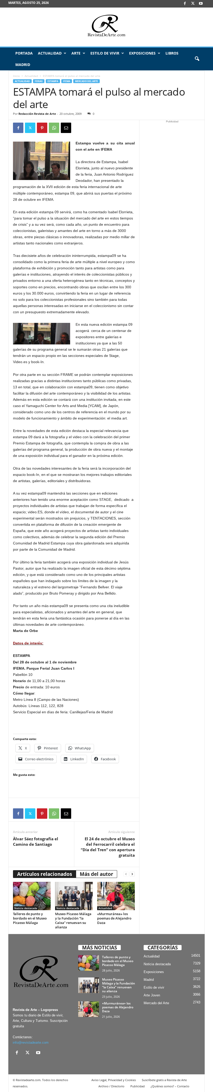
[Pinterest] (42, 128)
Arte (76, 53)
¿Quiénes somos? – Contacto (170, 1086)
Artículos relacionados (44, 874)
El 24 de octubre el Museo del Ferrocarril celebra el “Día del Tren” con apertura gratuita (108, 847)
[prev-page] (126, 874)
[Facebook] (185, 4)
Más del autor (96, 874)
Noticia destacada (25, 908)
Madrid (22, 64)
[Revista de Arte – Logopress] (106, 27)
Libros (171, 53)
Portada (24, 53)
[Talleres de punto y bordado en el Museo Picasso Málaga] (32, 896)
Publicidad (137, 1086)
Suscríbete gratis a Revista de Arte (164, 1080)
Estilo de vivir (104, 53)
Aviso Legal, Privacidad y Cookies (113, 1080)
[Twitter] (30, 128)
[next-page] (132, 874)
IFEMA (66, 81)
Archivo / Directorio (111, 1086)
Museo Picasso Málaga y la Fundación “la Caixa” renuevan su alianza (73, 920)
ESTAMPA (53, 81)
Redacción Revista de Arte (37, 114)
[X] (193, 4)
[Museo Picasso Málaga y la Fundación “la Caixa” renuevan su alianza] (74, 896)
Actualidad (50, 53)
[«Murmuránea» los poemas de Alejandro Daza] (116, 896)
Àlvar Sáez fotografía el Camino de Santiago (35, 841)
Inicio (16, 76)
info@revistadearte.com (31, 1042)
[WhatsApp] (54, 128)
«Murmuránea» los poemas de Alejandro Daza (114, 918)
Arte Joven (152, 995)
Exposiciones (142, 53)
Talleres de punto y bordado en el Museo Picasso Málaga (30, 918)
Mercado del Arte (86, 81)
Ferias (39, 81)
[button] (197, 59)
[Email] (66, 128)
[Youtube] (201, 4)
